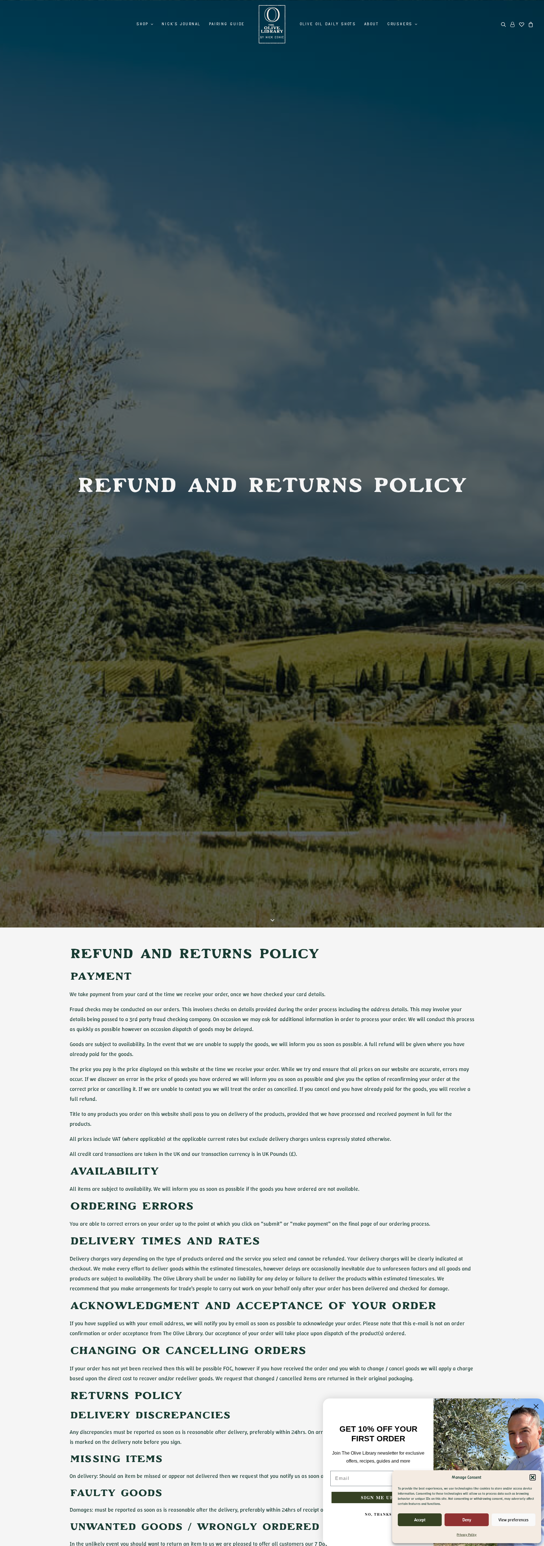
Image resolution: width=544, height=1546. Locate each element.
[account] (512, 24)
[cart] (530, 24)
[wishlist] (521, 24)
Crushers (399, 24)
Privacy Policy (467, 1534)
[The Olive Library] (272, 24)
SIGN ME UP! (378, 1497)
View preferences (513, 1520)
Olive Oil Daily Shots (327, 24)
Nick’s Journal (181, 24)
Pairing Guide (227, 24)
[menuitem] (144, 24)
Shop (142, 24)
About (371, 24)
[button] (533, 1477)
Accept (420, 1520)
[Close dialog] (536, 1406)
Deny (466, 1520)
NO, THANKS (378, 1514)
